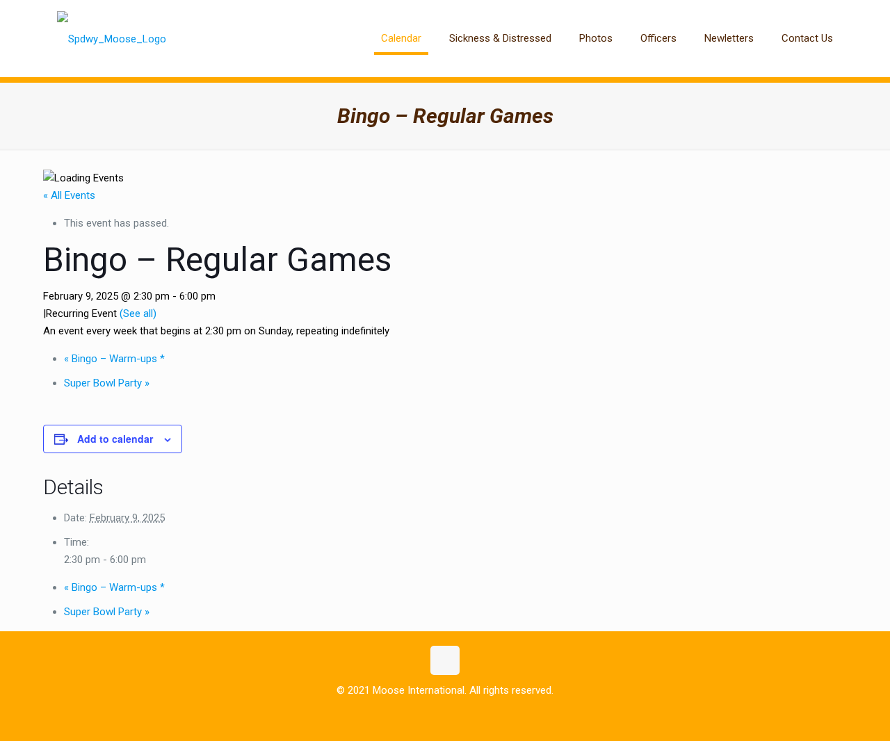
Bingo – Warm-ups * (114, 358)
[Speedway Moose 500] (111, 38)
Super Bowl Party (106, 383)
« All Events (69, 195)
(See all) (138, 313)
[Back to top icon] (445, 660)
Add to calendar (115, 439)
